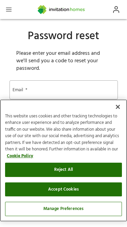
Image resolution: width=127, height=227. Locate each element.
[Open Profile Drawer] (116, 9)
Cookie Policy (20, 156)
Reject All (63, 169)
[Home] (61, 9)
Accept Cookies (63, 189)
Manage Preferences (63, 208)
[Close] (117, 106)
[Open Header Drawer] (8, 9)
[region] (63, 160)
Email (20, 90)
